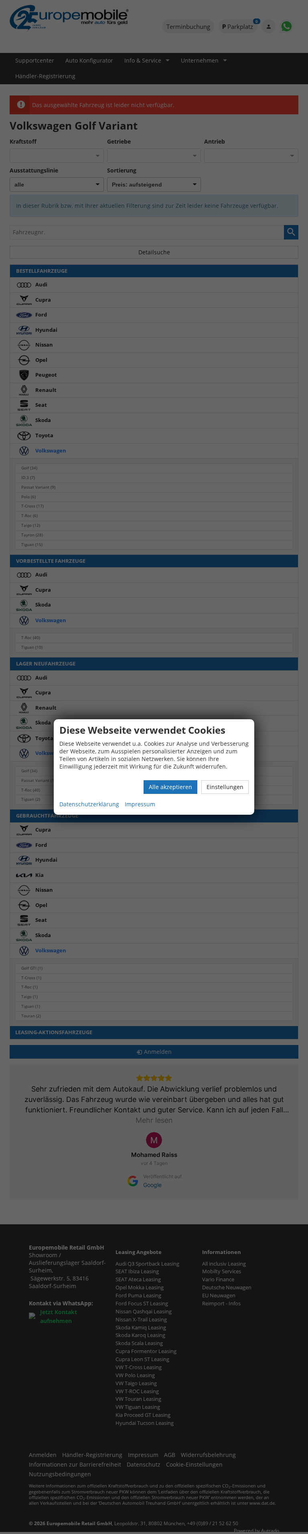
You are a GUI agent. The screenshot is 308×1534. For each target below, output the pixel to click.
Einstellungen (225, 787)
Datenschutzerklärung (89, 804)
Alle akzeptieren (170, 787)
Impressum (140, 804)
